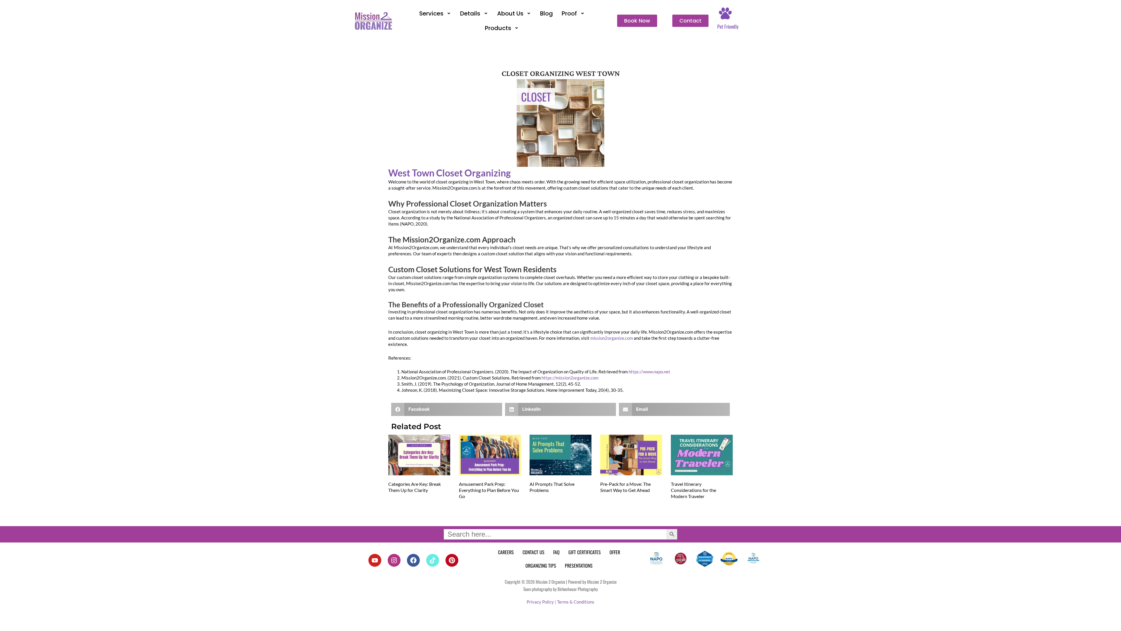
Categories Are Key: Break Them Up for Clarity (414, 487)
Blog (546, 13)
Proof (569, 13)
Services (431, 13)
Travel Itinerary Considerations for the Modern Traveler (693, 490)
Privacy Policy (540, 601)
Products (498, 28)
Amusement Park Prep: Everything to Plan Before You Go (489, 490)
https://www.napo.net (649, 371)
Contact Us (533, 552)
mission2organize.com (611, 338)
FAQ (556, 552)
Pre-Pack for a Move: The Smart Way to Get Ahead (625, 487)
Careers (506, 552)
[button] (435, 13)
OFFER (615, 552)
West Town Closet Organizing (449, 172)
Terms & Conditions (575, 601)
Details (470, 13)
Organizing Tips (540, 565)
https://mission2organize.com (570, 377)
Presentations (579, 565)
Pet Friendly (728, 26)
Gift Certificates (584, 552)
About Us (510, 13)
